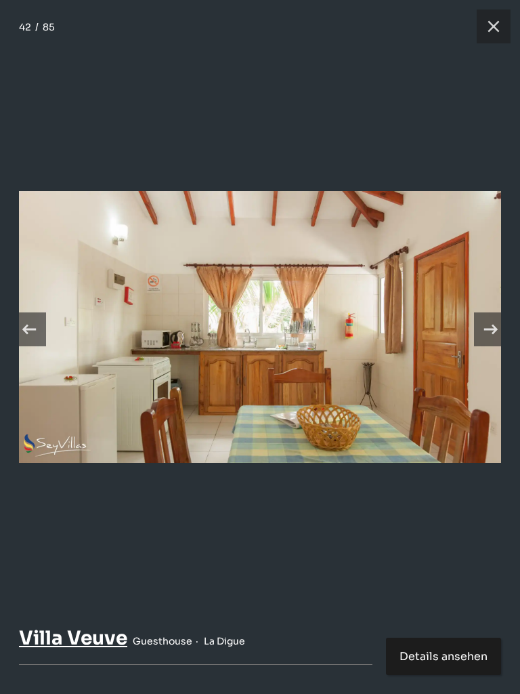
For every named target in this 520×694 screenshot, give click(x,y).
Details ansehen (443, 656)
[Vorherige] (29, 329)
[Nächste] (491, 329)
